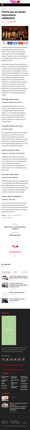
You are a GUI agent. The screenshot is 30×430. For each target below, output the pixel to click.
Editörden (4, 385)
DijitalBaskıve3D (12, 21)
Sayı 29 (9, 215)
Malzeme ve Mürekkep (14, 387)
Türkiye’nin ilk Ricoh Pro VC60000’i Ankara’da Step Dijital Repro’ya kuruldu (18, 285)
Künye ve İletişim (14, 421)
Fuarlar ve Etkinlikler (12, 8)
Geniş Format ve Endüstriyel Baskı (14, 382)
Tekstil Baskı (24, 383)
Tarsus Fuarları (17, 215)
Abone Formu (5, 423)
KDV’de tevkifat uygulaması (17, 292)
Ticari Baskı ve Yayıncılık (24, 386)
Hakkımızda (4, 421)
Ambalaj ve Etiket (5, 380)
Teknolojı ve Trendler (24, 380)
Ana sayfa (4, 8)
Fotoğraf (4, 388)
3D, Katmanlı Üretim (5, 377)
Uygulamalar (24, 389)
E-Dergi (24, 423)
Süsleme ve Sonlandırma (24, 377)
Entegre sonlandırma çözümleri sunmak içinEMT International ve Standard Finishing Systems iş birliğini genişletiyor (18, 407)
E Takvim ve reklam (15, 423)
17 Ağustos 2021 (8, 23)
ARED (3, 383)
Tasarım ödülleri (6, 217)
